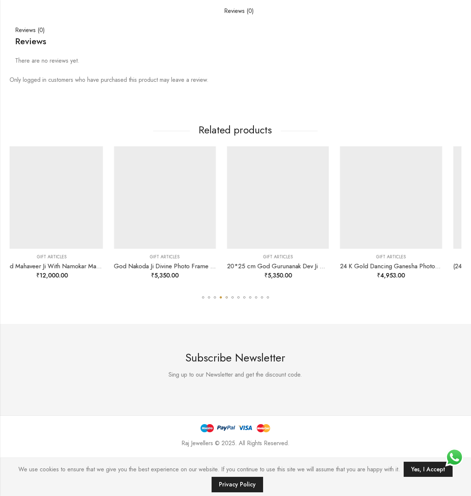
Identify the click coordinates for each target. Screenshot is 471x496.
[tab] (239, 11)
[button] (203, 297)
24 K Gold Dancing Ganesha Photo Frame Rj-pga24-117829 (351, 266)
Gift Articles (96, 257)
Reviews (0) (239, 11)
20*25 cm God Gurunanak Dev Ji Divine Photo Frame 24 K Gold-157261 (257, 266)
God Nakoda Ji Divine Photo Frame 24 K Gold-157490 (119, 266)
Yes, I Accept (428, 469)
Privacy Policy (237, 484)
